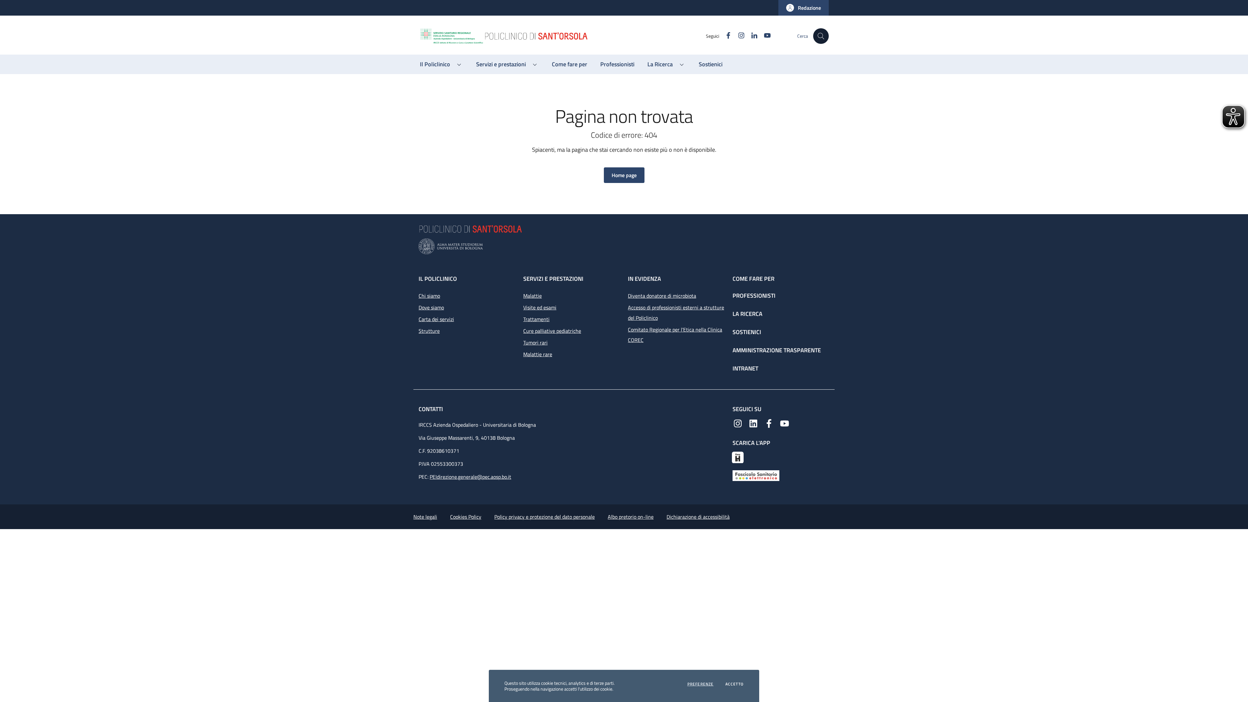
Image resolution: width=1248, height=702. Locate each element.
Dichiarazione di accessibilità (698, 517)
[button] (803, 8)
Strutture (429, 331)
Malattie (532, 296)
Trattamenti (536, 319)
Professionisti (754, 295)
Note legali (425, 517)
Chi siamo (429, 296)
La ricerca (747, 313)
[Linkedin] (753, 423)
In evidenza (644, 278)
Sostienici (747, 332)
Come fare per (753, 278)
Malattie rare (537, 354)
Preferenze (700, 684)
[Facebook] (769, 423)
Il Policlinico (438, 278)
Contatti (431, 409)
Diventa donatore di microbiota (662, 296)
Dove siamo (431, 307)
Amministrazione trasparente (777, 350)
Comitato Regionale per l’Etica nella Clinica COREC (675, 335)
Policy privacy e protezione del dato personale (544, 517)
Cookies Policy (465, 517)
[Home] (562, 36)
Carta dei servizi (436, 319)
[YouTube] (784, 423)
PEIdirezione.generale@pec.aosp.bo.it (470, 477)
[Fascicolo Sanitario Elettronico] (756, 475)
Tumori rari (535, 342)
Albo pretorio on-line (631, 517)
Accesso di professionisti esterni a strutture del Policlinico (676, 313)
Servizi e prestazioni (553, 278)
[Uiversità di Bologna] (624, 246)
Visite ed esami (539, 307)
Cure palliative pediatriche (552, 331)
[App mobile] (738, 457)
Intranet (745, 368)
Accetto (734, 684)
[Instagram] (738, 423)
